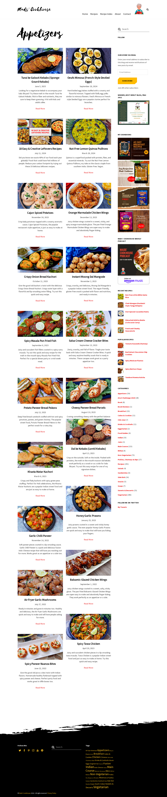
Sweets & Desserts (125, 490)
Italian (105, 767)
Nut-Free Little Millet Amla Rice (136, 296)
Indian (120, 437)
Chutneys (88, 760)
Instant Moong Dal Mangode (88, 276)
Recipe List (91, 778)
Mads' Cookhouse (25, 793)
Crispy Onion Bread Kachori (40, 276)
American (94, 751)
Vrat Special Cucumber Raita (137, 312)
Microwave (102, 771)
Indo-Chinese (98, 767)
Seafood (101, 781)
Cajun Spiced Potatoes (40, 213)
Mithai (120, 451)
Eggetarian (122, 429)
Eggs (88, 763)
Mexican (97, 771)
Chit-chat (122, 420)
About (118, 14)
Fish (97, 764)
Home (85, 14)
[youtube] (37, 750)
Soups (120, 486)
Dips (93, 760)
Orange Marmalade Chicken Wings (88, 212)
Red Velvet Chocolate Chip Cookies (136, 353)
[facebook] (24, 750)
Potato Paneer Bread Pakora (40, 408)
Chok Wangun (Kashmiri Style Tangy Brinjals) (135, 304)
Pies (87, 778)
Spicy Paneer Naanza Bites (40, 664)
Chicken (96, 757)
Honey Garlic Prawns (88, 516)
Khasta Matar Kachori (40, 472)
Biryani (111, 750)
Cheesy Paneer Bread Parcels (88, 407)
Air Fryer (88, 751)
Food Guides (123, 433)
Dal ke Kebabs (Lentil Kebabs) (88, 448)
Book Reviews (124, 407)
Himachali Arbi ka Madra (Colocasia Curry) (135, 321)
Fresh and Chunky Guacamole (132, 329)
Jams (120, 442)
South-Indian (100, 784)
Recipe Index (106, 14)
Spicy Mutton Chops (133, 369)
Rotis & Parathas (108, 778)
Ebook (111, 760)
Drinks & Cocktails (125, 424)
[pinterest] (28, 750)
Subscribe (127, 81)
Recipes (94, 14)
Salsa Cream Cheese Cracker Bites (88, 340)
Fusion (107, 763)
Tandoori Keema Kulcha (135, 377)
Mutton (88, 774)
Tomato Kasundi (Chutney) (136, 344)
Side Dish (121, 477)
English (93, 764)
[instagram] (33, 750)
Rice (101, 777)
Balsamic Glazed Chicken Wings (88, 579)
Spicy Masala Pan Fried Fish (40, 341)
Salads (120, 468)
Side (105, 781)
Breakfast (122, 411)
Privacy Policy (51, 793)
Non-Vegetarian (124, 455)
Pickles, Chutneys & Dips (128, 459)
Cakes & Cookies (125, 415)
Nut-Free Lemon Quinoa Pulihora (88, 148)
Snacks (121, 481)
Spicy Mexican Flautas (134, 360)
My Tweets (122, 507)
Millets (108, 771)
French (101, 764)
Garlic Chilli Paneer (40, 536)
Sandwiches (123, 473)
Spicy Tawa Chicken (88, 644)
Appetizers (122, 393)
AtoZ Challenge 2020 (126, 398)
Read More (40, 108)
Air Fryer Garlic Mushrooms (40, 600)
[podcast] (42, 750)
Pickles (111, 775)
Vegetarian (122, 495)
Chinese (104, 757)
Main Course (123, 446)
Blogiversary (89, 754)
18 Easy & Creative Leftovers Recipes (40, 148)
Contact (127, 14)
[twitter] (20, 750)
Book (120, 402)
